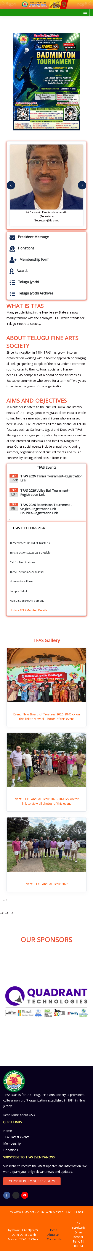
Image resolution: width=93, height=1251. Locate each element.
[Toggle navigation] (85, 12)
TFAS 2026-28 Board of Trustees (30, 543)
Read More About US (18, 1115)
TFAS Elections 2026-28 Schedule (30, 552)
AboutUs (53, 1235)
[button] (9, 81)
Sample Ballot (18, 591)
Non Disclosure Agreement (27, 601)
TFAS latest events (16, 1137)
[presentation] (11, 185)
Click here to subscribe (30, 1181)
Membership (12, 1143)
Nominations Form (21, 581)
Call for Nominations (22, 562)
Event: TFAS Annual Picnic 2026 (46, 884)
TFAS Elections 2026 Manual (27, 572)
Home (7, 1131)
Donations (10, 1150)
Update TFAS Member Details (28, 610)
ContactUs (54, 1239)
